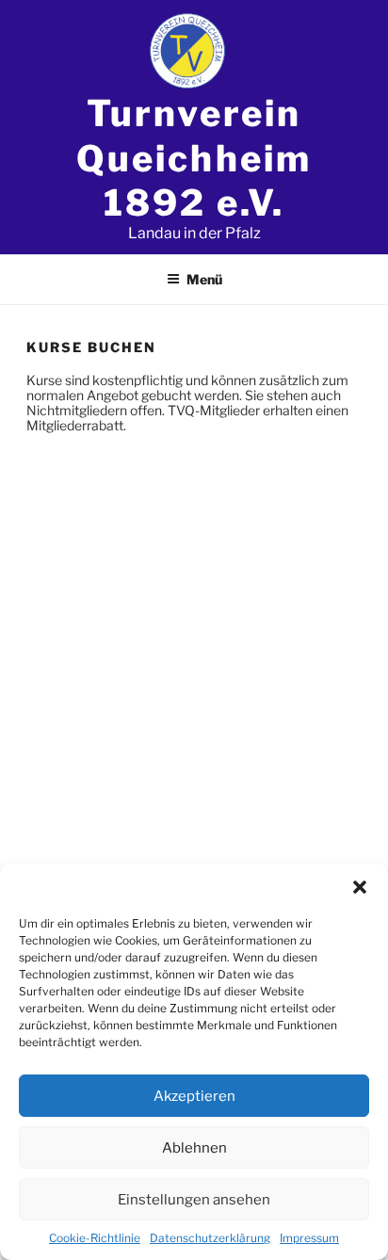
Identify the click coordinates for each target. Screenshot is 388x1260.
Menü (204, 279)
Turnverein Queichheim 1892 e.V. (193, 157)
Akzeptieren (194, 1096)
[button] (359, 887)
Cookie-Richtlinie (94, 1238)
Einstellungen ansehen (194, 1199)
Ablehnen (194, 1147)
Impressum (309, 1238)
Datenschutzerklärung (210, 1238)
